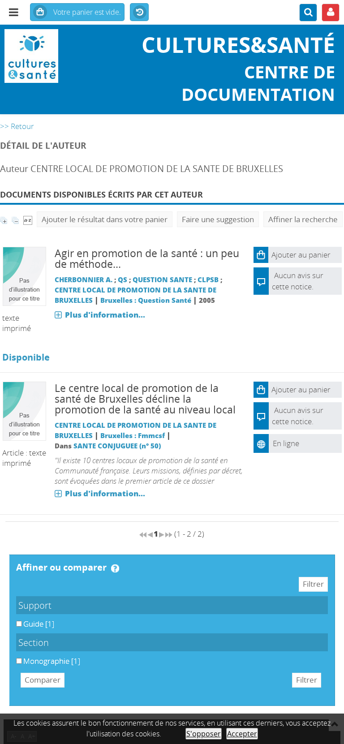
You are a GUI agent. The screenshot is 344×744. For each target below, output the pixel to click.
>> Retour (17, 126)
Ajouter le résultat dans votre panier (105, 219)
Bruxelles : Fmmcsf (132, 435)
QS (122, 279)
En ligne (286, 443)
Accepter (242, 734)
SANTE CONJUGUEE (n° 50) (117, 445)
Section (33, 642)
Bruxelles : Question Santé (145, 300)
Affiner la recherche (303, 219)
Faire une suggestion (218, 219)
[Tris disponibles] (27, 219)
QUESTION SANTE (162, 279)
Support (35, 605)
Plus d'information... (105, 315)
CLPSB (208, 279)
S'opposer (203, 734)
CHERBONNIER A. (83, 279)
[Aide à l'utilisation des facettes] (115, 568)
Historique (139, 13)
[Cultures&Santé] (57, 56)
